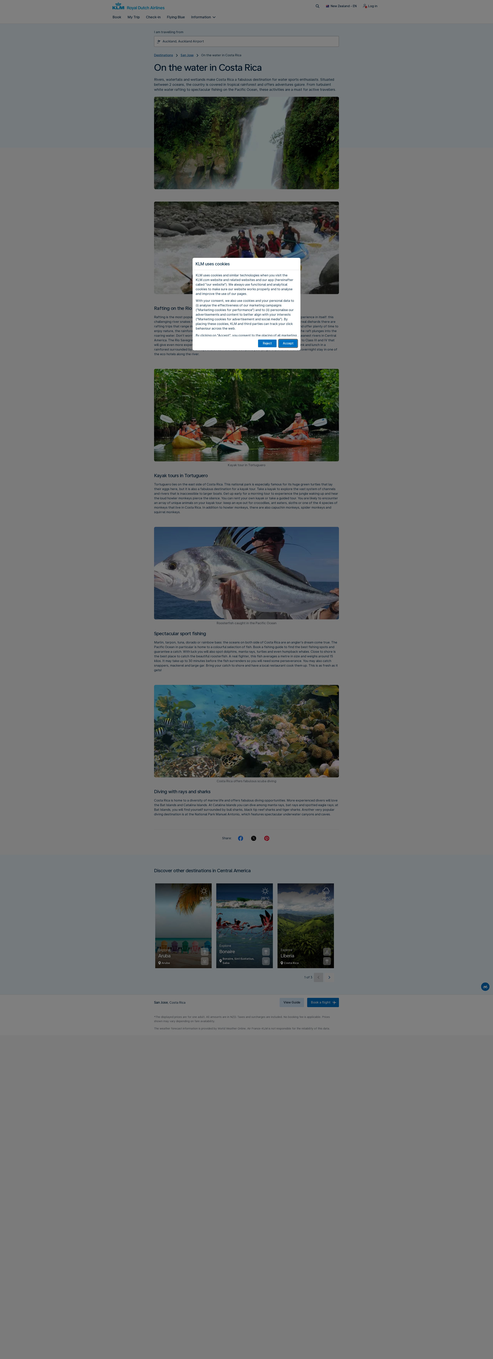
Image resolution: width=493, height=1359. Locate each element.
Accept (288, 343)
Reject (267, 343)
